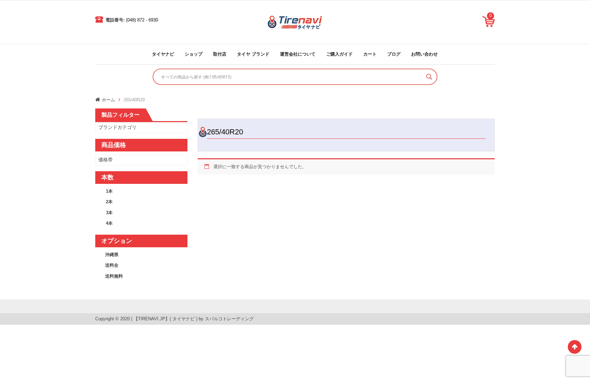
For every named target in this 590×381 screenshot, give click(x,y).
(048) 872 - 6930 (142, 20)
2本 (109, 201)
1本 (109, 191)
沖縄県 (111, 254)
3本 (109, 212)
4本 (109, 223)
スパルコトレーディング (229, 318)
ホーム (108, 99)
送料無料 (114, 276)
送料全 (111, 265)
